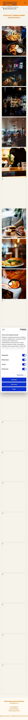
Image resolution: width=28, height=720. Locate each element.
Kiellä (14, 389)
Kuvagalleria (14, 707)
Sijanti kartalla (14, 709)
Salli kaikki (14, 379)
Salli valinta (14, 384)
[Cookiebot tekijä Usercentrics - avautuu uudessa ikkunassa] (20, 330)
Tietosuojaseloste (14, 711)
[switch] (24, 360)
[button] (25, 2)
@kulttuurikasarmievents (20, 716)
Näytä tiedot (20, 375)
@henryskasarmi (5, 716)
